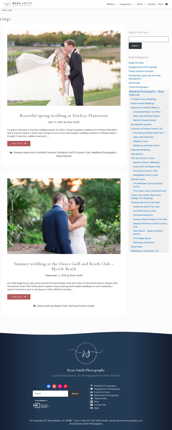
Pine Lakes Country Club (145, 171)
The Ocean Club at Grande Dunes (149, 191)
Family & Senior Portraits (141, 71)
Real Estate (134, 83)
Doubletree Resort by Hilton (147, 112)
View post (17, 143)
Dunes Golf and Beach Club (52, 305)
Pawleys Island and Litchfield (30, 152)
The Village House (142, 238)
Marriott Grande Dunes (144, 120)
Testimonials (99, 398)
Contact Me (99, 405)
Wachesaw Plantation (143, 242)
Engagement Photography (106, 389)
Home (4, 10)
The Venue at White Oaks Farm (148, 133)
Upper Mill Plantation (143, 137)
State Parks (136, 246)
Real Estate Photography (106, 395)
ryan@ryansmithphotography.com (125, 420)
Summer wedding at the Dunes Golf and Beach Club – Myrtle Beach (64, 266)
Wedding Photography (104, 386)
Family (140, 4)
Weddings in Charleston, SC (145, 251)
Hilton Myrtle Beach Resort (146, 116)
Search (135, 45)
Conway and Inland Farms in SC (147, 128)
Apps (96, 408)
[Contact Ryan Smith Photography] (167, 4)
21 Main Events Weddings (143, 99)
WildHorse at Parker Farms (146, 145)
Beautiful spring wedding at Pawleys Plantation (64, 115)
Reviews (152, 4)
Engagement (125, 4)
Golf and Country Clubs (81, 305)
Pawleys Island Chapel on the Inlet (150, 219)
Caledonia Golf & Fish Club (146, 206)
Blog (161, 4)
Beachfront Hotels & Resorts (145, 107)
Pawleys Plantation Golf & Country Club (68, 152)
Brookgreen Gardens (141, 124)
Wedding (110, 4)
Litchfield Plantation (143, 215)
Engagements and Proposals (143, 67)
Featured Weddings (140, 149)
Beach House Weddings (142, 103)
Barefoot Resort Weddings (146, 162)
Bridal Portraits (136, 63)
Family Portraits (101, 392)
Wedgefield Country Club (145, 175)
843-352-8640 (93, 420)
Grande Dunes (138, 179)
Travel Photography (138, 87)
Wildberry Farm (140, 141)
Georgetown (137, 154)
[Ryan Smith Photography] (17, 4)
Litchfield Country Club (144, 211)
